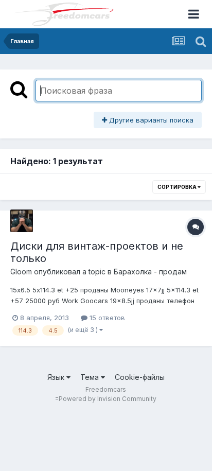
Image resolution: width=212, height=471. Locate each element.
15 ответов (106, 317)
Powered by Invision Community (107, 399)
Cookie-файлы (140, 377)
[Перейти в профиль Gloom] (21, 221)
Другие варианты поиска (150, 120)
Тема (90, 377)
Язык (56, 377)
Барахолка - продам (150, 271)
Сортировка (177, 187)
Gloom (21, 271)
